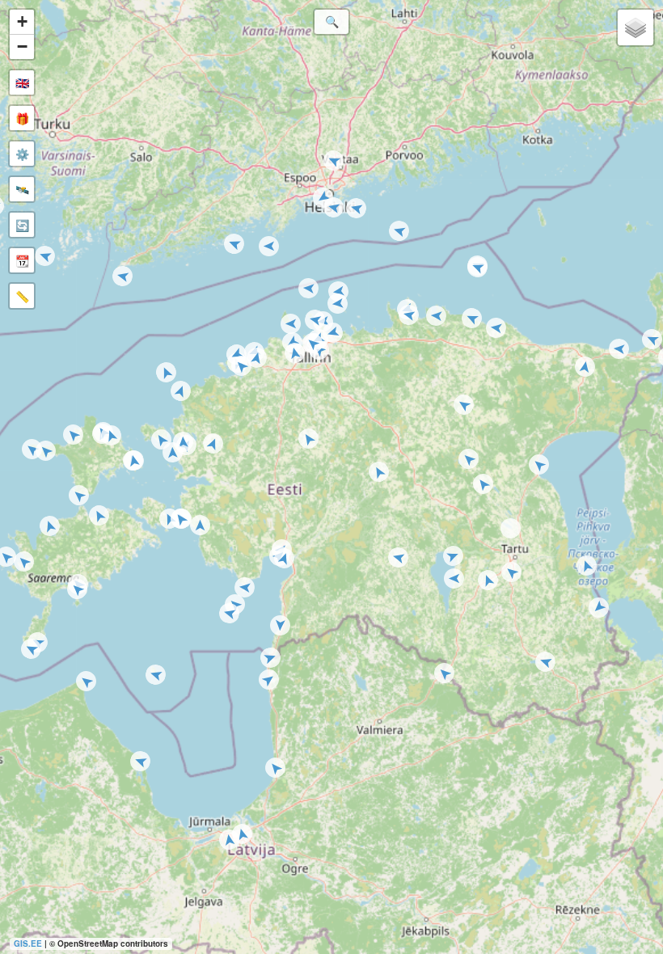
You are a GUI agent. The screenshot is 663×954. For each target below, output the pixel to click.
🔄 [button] (22, 225)
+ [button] (22, 21)
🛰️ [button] (22, 189)
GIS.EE (28, 943)
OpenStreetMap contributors (112, 943)
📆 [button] (22, 260)
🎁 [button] (22, 118)
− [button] (22, 46)
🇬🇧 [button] (22, 82)
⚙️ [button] (22, 154)
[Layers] (635, 27)
